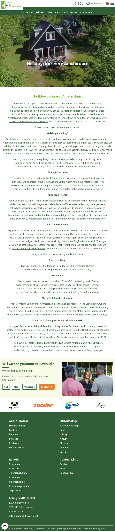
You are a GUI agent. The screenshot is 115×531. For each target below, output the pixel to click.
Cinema (64, 447)
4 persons (14, 468)
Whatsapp (29, 387)
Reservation (66, 472)
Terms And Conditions (34, 528)
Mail (16, 387)
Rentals (14, 459)
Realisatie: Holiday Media (94, 528)
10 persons (15, 490)
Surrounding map (69, 425)
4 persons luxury (18, 472)
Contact (64, 464)
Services (13, 438)
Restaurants (15, 443)
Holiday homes (17, 425)
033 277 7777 (16, 511)
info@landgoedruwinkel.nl (23, 515)
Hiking (63, 434)
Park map (14, 434)
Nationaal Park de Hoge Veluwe (28, 248)
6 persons (14, 477)
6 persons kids (17, 481)
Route (63, 468)
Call (6, 387)
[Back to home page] (11, 5)
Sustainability (16, 447)
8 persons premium (19, 486)
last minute (62, 12)
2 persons (14, 464)
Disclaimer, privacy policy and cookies (64, 528)
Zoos (62, 430)
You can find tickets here (93, 218)
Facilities (14, 430)
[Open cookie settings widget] (4, 526)
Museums (65, 443)
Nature (64, 438)
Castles (64, 451)
